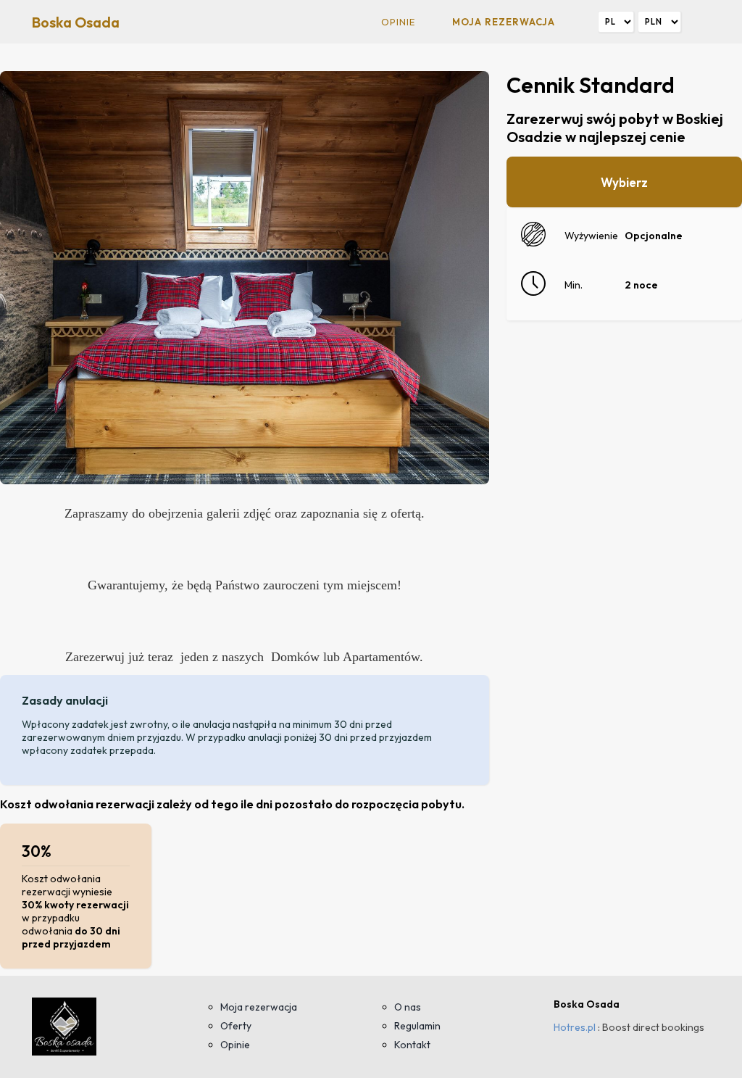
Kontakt (412, 1044)
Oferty (235, 1025)
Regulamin (417, 1025)
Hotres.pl (575, 1027)
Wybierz (624, 182)
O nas (407, 1006)
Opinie (398, 22)
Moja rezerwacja (503, 22)
